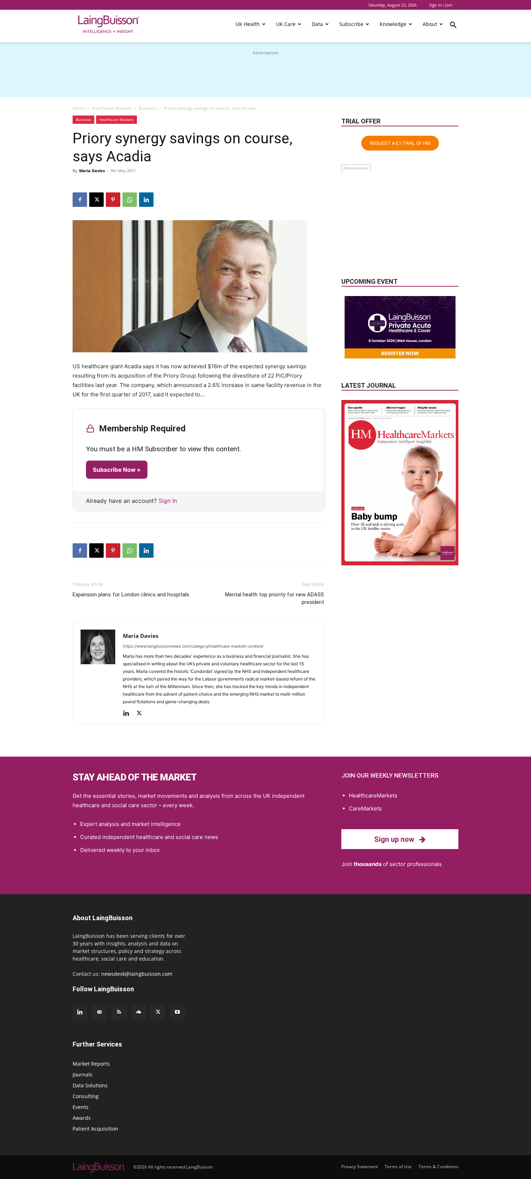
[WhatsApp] (129, 199)
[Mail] (99, 1012)
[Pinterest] (113, 199)
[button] (453, 26)
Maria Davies (92, 170)
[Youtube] (177, 1012)
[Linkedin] (146, 199)
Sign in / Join (441, 5)
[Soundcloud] (138, 1012)
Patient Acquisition (95, 1128)
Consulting (86, 1096)
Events (80, 1107)
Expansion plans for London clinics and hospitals (131, 594)
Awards (82, 1117)
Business (148, 108)
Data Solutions (90, 1085)
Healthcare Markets (112, 108)
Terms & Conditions (438, 1166)
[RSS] (119, 1012)
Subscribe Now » (117, 469)
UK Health (248, 24)
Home (79, 108)
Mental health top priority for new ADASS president (274, 598)
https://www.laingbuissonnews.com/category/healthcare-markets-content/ (193, 646)
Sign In (168, 500)
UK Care (285, 24)
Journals (82, 1074)
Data (317, 24)
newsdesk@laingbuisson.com (136, 973)
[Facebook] (80, 199)
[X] (96, 199)
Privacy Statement (359, 1166)
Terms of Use (398, 1166)
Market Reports (91, 1063)
